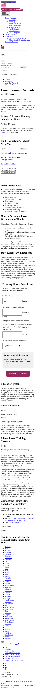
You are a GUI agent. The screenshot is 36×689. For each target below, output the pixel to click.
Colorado (8, 556)
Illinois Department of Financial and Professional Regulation (19, 519)
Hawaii (7, 567)
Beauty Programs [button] (10, 18)
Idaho (6, 569)
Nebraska (8, 596)
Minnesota (8, 589)
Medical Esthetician (15, 25)
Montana (7, 594)
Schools (8, 172)
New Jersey (8, 602)
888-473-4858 (14, 523)
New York (8, 605)
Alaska (7, 548)
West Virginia (9, 635)
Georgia (7, 565)
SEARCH (23, 67)
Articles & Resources (11, 42)
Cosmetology (13, 20)
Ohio (6, 611)
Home (7, 79)
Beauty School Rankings (12, 654)
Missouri (7, 593)
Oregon (7, 615)
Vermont (7, 629)
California (8, 554)
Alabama (7, 547)
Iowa (6, 574)
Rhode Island (9, 618)
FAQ (6, 647)
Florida (7, 563)
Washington (8, 633)
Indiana (7, 572)
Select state (30, 685)
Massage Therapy (14, 31)
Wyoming (8, 638)
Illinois (7, 571)
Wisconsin (8, 637)
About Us (8, 649)
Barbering (12, 22)
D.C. (6, 561)
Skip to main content (8, 2)
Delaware (8, 559)
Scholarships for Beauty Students (19, 40)
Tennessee (8, 624)
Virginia (7, 631)
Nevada (7, 598)
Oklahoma (8, 613)
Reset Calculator (18, 374)
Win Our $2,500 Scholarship (18, 38)
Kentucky (8, 578)
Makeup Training (14, 27)
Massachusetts (9, 585)
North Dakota (9, 609)
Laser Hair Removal (11, 83)
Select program (5, 685)
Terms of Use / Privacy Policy (14, 660)
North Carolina (9, 607)
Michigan (8, 587)
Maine (7, 582)
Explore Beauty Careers (12, 653)
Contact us (4, 132)
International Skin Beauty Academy (14, 153)
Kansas (7, 576)
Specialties (8, 81)
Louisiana (8, 580)
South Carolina (9, 620)
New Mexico (9, 604)
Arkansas (8, 552)
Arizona (7, 550)
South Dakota (9, 622)
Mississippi (8, 591)
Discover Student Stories (12, 656)
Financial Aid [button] (9, 36)
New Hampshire (10, 600)
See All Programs (14, 33)
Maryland (8, 583)
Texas (6, 626)
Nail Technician (14, 29)
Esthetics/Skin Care (15, 23)
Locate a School (10, 34)
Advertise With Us (10, 658)
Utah (6, 627)
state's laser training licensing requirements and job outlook (17, 109)
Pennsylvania (9, 616)
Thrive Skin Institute (8, 164)
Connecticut (8, 558)
